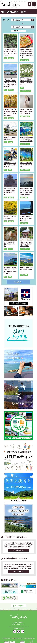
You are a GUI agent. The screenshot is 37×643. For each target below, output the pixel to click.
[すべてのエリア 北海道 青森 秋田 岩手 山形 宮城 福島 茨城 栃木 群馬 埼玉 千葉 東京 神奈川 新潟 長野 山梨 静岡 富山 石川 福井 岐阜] (22, 20)
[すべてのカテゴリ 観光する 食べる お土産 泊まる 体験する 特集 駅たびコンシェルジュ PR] (22, 27)
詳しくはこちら (17, 550)
